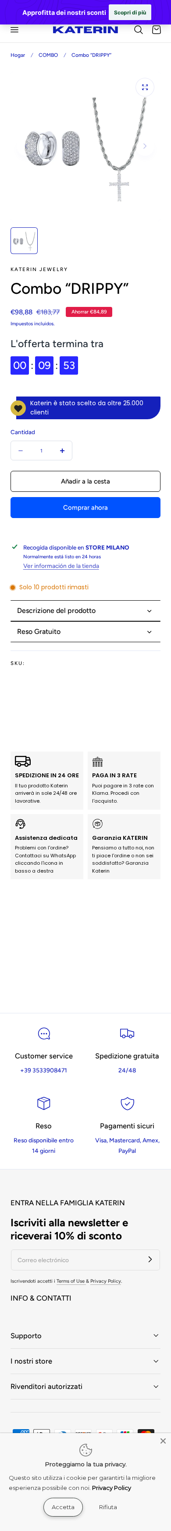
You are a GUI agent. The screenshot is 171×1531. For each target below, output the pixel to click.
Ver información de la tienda (61, 565)
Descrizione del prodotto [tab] (56, 610)
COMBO (48, 55)
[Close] (163, 1441)
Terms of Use (71, 1281)
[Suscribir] (149, 1259)
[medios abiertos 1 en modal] (144, 87)
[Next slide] (144, 146)
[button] (14, 29)
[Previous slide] (26, 146)
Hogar (18, 55)
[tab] (24, 240)
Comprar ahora (85, 507)
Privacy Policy (105, 1281)
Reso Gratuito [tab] (39, 631)
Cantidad (23, 431)
